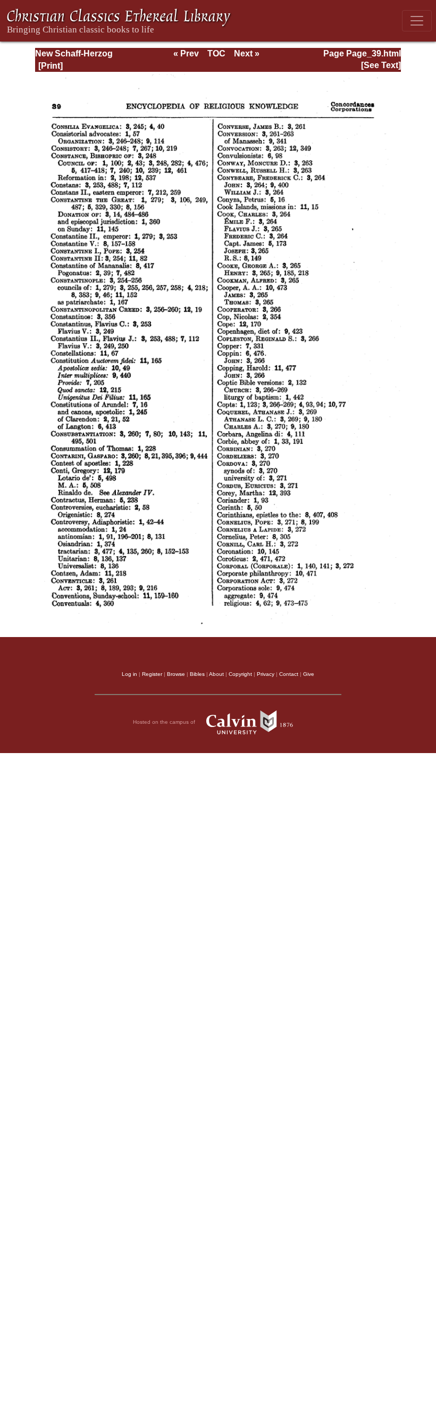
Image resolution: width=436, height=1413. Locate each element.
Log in (129, 674)
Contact (288, 674)
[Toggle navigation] (417, 20)
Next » (246, 53)
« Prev (186, 53)
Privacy (265, 674)
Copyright (240, 674)
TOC (216, 53)
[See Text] (381, 65)
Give (308, 674)
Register (152, 674)
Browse (176, 674)
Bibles (197, 674)
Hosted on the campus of (165, 722)
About (216, 674)
